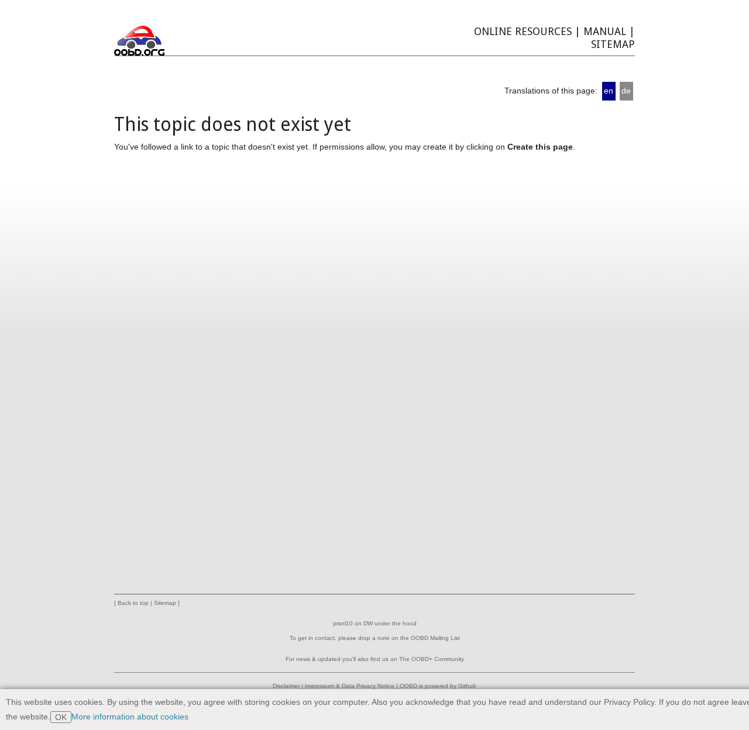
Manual (604, 31)
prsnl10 (343, 623)
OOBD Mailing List (435, 638)
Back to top (133, 603)
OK (61, 717)
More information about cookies (129, 716)
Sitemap (613, 44)
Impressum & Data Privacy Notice (349, 686)
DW (368, 623)
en (608, 90)
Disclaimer (286, 686)
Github (467, 686)
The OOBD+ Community (431, 659)
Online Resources (523, 31)
